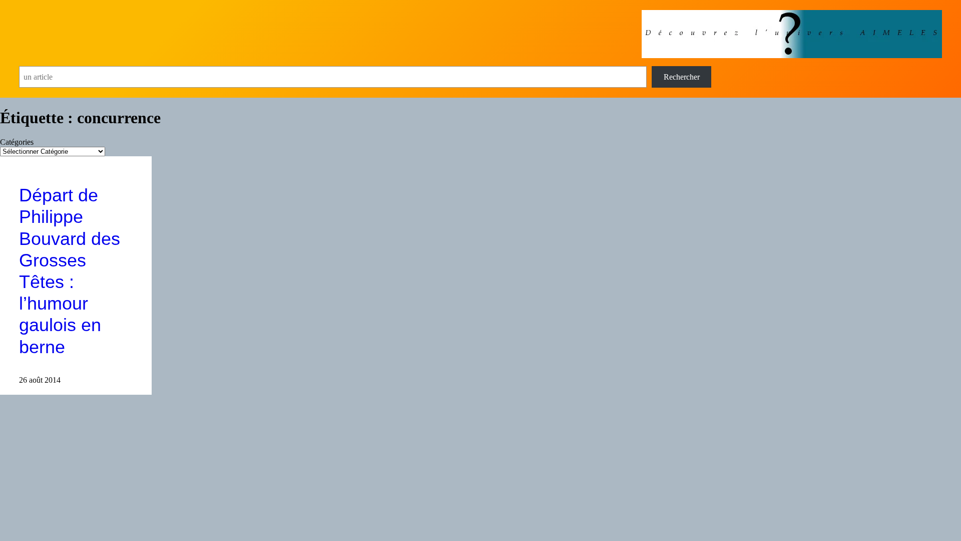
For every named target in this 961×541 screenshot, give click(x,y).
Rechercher (682, 77)
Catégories (17, 142)
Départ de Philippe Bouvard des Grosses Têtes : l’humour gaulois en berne (69, 271)
